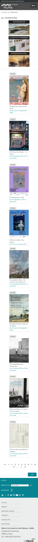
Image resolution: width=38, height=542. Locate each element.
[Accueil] (9, 6)
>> (25, 467)
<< (5, 464)
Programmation (19, 22)
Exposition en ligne (19, 53)
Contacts (4, 515)
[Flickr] (19, 495)
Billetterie (5, 524)
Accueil (4, 12)
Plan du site (5, 519)
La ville (4, 502)
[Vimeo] (16, 495)
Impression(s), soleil (17, 197)
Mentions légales (7, 511)
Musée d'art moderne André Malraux (12, 1)
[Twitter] (11, 495)
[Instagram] (13, 495)
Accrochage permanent (19, 37)
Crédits (4, 507)
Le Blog (3, 480)
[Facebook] (8, 495)
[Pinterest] (22, 495)
